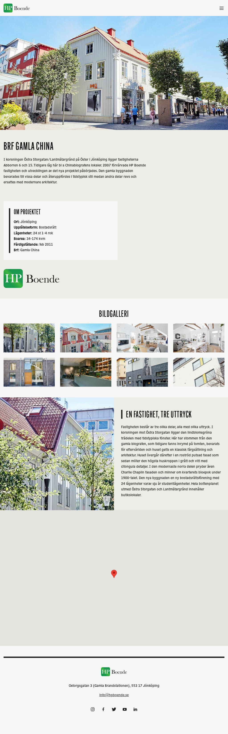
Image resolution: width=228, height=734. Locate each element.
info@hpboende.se (114, 695)
